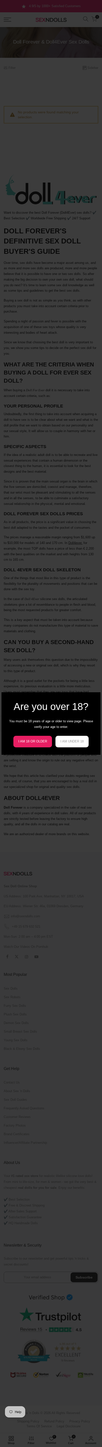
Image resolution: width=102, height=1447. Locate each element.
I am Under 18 (72, 741)
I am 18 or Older (32, 741)
